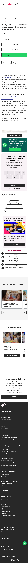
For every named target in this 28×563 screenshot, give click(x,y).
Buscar (17, 4)
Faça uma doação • (6, 511)
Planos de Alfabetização (8, 456)
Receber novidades (8, 541)
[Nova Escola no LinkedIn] (9, 549)
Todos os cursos (5, 474)
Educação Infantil (6, 421)
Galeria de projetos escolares (9, 437)
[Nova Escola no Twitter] (4, 549)
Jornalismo (9, 18)
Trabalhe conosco (6, 506)
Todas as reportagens (7, 415)
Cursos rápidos (5, 488)
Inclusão (3, 426)
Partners (3, 513)
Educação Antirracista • (7, 476)
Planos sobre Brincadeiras (8, 458)
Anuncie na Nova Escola (8, 515)
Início (2, 18)
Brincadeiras (4, 428)
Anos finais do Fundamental (14, 206)
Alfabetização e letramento (9, 481)
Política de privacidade (7, 529)
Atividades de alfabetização (9, 465)
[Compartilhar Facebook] (9, 62)
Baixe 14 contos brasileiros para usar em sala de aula (14, 257)
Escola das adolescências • (8, 435)
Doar (14, 397)
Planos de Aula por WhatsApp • (10, 463)
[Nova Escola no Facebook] (1, 549)
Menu (4, 4)
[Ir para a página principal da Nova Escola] (10, 4)
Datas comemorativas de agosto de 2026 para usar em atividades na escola (14, 268)
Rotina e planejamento (7, 486)
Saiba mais (14, 244)
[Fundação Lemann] (15, 560)
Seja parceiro (4, 509)
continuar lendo (14, 135)
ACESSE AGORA (15, 150)
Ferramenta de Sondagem (8, 451)
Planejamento (5, 430)
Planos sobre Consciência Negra (10, 454)
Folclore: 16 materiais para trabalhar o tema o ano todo (15, 253)
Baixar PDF (15, 49)
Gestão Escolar (5, 433)
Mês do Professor (11, 77)
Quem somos (5, 504)
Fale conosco (4, 502)
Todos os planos (5, 449)
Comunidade (4, 500)
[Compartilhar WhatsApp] (3, 62)
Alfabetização (14, 202)
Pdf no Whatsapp (15, 55)
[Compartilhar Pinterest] (13, 62)
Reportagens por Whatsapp (9, 439)
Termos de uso (5, 525)
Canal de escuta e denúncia (9, 532)
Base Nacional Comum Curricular (14, 210)
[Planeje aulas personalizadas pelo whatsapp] (25, 543)
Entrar (23, 4)
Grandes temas (5, 417)
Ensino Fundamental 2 (7, 483)
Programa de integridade (8, 527)
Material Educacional (7, 460)
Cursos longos (5, 490)
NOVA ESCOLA (7, 39)
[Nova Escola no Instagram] (6, 549)
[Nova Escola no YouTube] (12, 549)
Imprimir (15, 44)
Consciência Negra (6, 419)
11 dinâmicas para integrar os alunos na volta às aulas (14, 264)
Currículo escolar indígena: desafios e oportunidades (13, 261)
